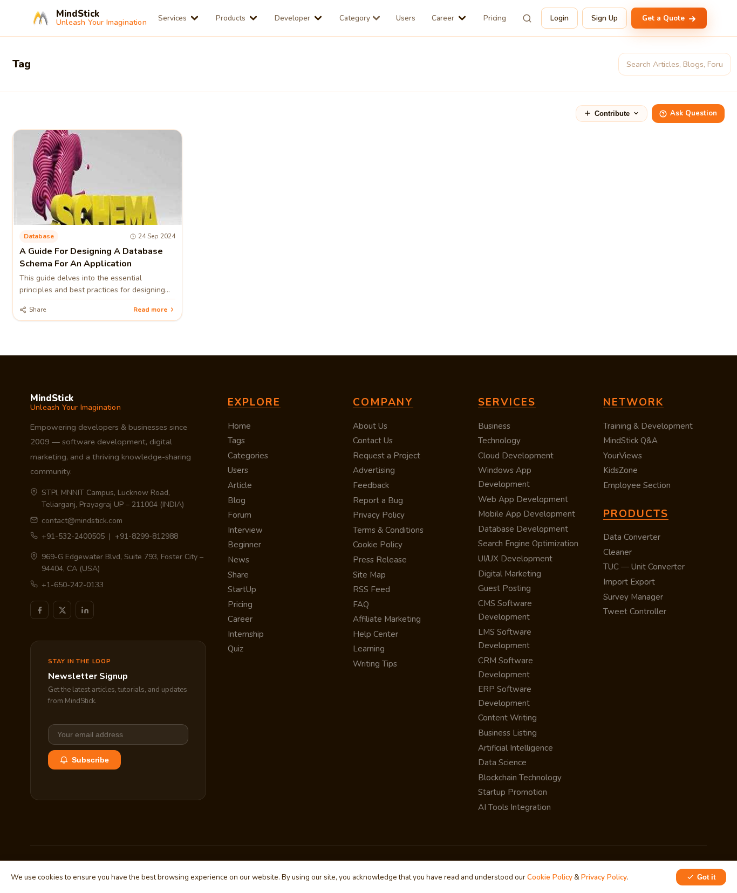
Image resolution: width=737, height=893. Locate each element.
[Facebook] (39, 610)
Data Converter (631, 537)
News (238, 559)
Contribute (612, 113)
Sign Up (604, 18)
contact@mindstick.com (82, 521)
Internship (246, 634)
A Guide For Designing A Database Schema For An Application (91, 257)
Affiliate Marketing (387, 619)
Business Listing (507, 732)
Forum (239, 515)
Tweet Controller (634, 611)
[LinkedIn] (85, 610)
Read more (150, 309)
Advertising (374, 470)
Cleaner (617, 552)
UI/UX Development (515, 558)
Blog (236, 500)
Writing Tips (375, 663)
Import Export (629, 581)
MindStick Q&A (630, 440)
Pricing (494, 18)
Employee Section (637, 485)
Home (239, 426)
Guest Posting (504, 588)
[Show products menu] (253, 18)
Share (238, 574)
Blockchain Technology (520, 777)
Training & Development (648, 426)
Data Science (502, 762)
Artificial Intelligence (515, 748)
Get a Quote (664, 18)
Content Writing (507, 717)
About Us (370, 426)
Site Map (369, 574)
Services (172, 18)
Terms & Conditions (388, 530)
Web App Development (523, 499)
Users (405, 18)
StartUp (242, 589)
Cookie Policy (377, 544)
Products (230, 18)
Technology (499, 440)
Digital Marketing (509, 573)
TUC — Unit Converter (644, 566)
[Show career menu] (462, 18)
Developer (292, 18)
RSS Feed (371, 589)
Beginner (244, 544)
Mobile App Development (526, 514)
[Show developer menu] (318, 18)
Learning (369, 648)
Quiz (235, 648)
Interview (245, 530)
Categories (248, 455)
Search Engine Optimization (528, 543)
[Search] (527, 18)
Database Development (523, 529)
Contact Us (373, 440)
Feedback (371, 485)
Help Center (375, 634)
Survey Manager (633, 597)
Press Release (380, 559)
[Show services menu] (194, 18)
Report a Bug (378, 500)
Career (443, 18)
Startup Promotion (512, 792)
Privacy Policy (379, 515)
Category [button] (354, 18)
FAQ (361, 604)
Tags (236, 440)
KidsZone (620, 470)
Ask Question (693, 113)
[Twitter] (62, 610)
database (39, 236)
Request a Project (386, 455)
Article (240, 485)
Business (494, 426)
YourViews (622, 455)
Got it (706, 877)
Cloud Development (516, 455)
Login (559, 18)
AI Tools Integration (514, 807)
